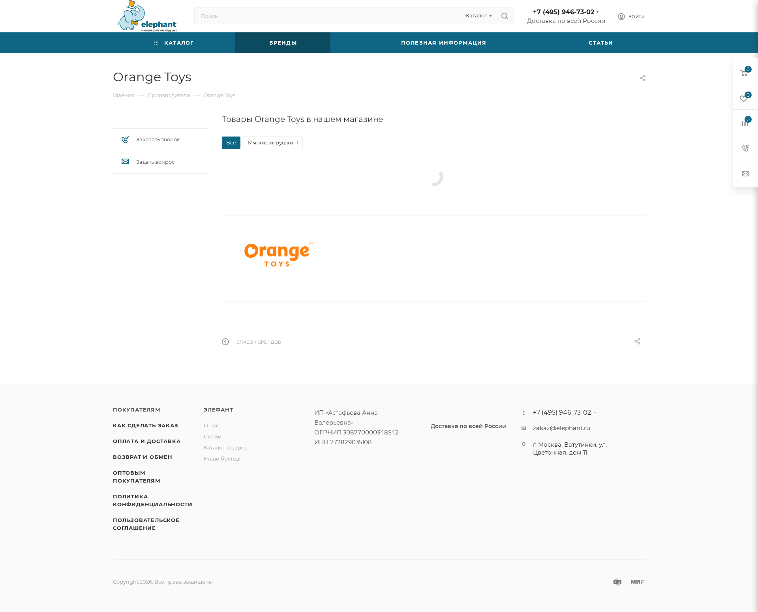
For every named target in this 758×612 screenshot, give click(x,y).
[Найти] (504, 15)
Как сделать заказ (145, 425)
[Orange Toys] (278, 255)
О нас (211, 425)
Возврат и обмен (143, 457)
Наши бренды (223, 458)
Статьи (212, 436)
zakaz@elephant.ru (561, 428)
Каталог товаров (226, 447)
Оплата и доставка (147, 441)
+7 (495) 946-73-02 (563, 12)
